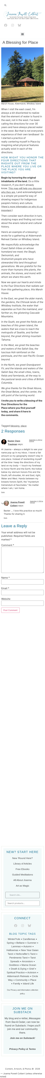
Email (5, 588)
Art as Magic (22, 885)
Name (5, 578)
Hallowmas (12, 950)
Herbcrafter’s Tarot (26, 954)
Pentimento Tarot (18, 957)
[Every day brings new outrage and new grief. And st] (22, 779)
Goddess (14, 965)
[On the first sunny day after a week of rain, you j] (22, 729)
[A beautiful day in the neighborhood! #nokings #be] (22, 804)
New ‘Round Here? (22, 858)
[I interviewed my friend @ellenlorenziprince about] (22, 754)
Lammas (16, 946)
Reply (3, 492)
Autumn (27, 946)
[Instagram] (12, 25)
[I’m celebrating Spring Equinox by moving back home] (22, 829)
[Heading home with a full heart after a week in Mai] (22, 679)
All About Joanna (22, 880)
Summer (31, 943)
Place (33, 980)
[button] (22, 34)
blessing (15, 426)
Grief (31, 968)
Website (5, 599)
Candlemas (29, 939)
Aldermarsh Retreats (18, 976)
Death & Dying (18, 968)
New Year (26, 950)
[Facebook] (5, 25)
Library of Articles (22, 863)
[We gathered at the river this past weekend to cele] (22, 629)
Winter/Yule (14, 939)
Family (16, 983)
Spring (10, 943)
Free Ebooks (23, 869)
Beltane (20, 943)
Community (21, 980)
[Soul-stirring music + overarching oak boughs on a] (22, 654)
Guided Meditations (22, 874)
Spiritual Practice (16, 972)
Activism (31, 972)
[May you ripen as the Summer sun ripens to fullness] (22, 704)
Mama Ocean (29, 965)
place (24, 426)
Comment (7, 545)
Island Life (28, 983)
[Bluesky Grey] (19, 25)
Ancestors (27, 961)
